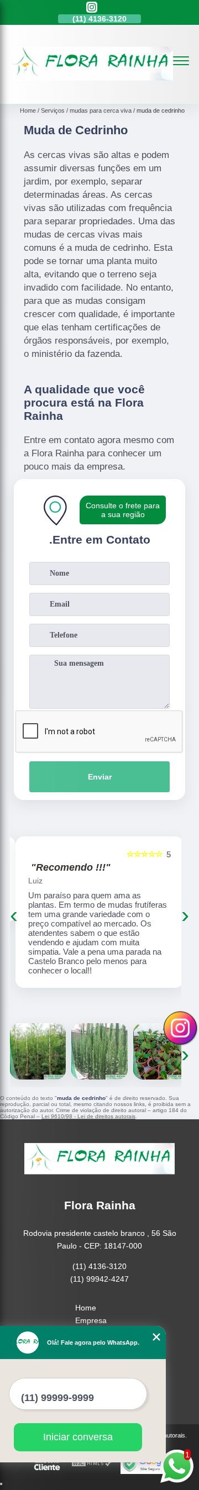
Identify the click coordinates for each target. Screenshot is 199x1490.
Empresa (91, 1320)
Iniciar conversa (78, 1436)
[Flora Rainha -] (91, 91)
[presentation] (14, 915)
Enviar (100, 776)
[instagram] (91, 8)
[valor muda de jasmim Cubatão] (161, 1051)
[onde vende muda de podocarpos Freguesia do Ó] (38, 1051)
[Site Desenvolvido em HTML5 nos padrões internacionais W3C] (91, 1464)
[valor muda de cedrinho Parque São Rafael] (99, 1051)
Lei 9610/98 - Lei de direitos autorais (88, 1116)
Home (85, 1307)
